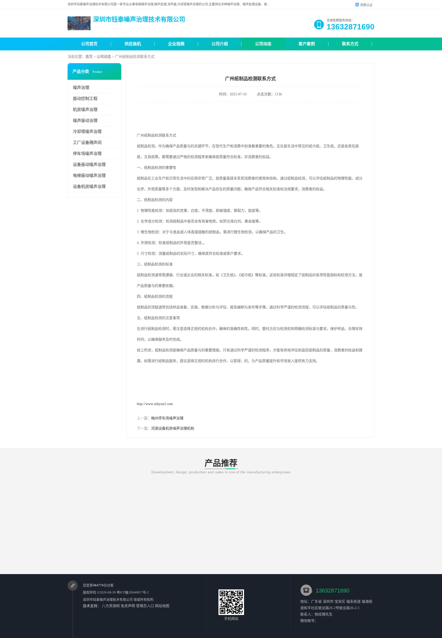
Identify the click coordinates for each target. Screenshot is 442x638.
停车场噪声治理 (87, 153)
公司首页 (89, 44)
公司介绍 (220, 44)
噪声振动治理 (85, 120)
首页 (89, 57)
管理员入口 (145, 606)
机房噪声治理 (85, 109)
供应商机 (133, 44)
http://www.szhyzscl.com (155, 404)
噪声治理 (81, 87)
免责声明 (128, 606)
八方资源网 (111, 606)
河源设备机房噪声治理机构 (172, 428)
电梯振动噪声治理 (89, 175)
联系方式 (350, 44)
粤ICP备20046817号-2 (133, 592)
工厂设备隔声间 (87, 142)
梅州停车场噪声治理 (167, 418)
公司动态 (263, 44)
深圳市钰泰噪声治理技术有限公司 (108, 599)
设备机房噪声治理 (89, 186)
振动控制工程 (85, 98)
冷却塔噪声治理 (87, 131)
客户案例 (307, 44)
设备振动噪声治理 (89, 164)
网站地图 (162, 606)
